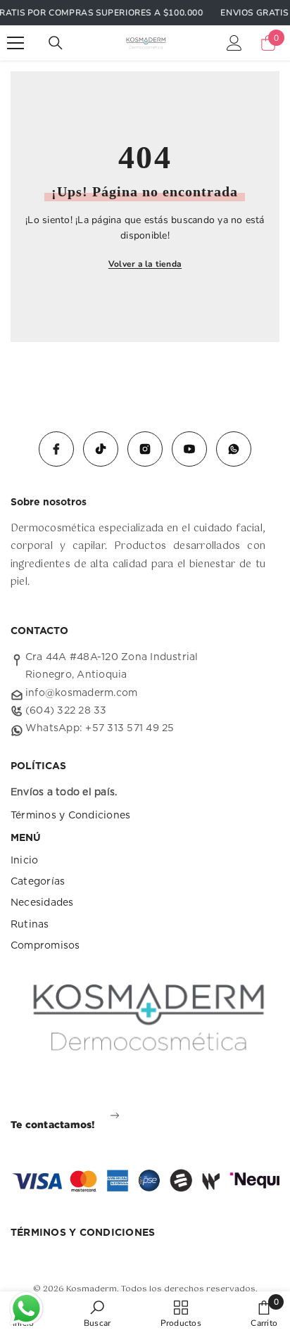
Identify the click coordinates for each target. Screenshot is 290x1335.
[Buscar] (55, 42)
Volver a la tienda (145, 264)
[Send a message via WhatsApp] (26, 1308)
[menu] (15, 42)
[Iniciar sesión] (234, 43)
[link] (97, 1313)
